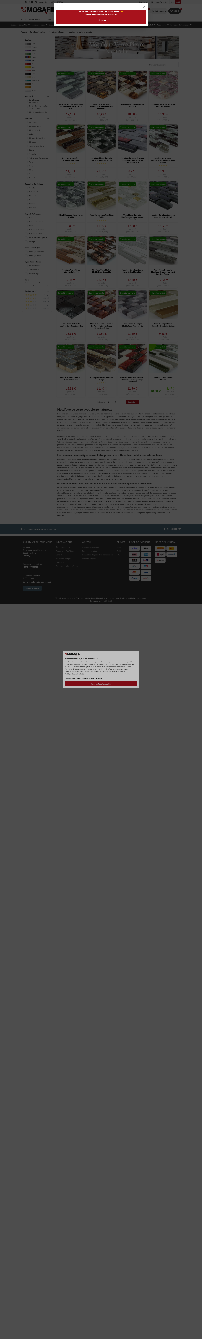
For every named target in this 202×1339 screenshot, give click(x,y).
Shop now (103, 20)
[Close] (144, 6)
